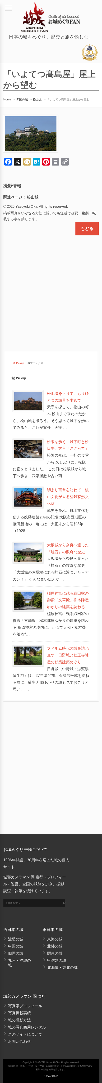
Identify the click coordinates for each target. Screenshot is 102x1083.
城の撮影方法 (19, 1020)
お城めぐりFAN (51, 1076)
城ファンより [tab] (35, 363)
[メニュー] (8, 8)
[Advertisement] (51, 289)
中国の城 (15, 946)
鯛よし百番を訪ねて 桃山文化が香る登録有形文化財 (68, 497)
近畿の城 (15, 939)
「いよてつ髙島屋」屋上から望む (68, 99)
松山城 (37, 99)
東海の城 (54, 939)
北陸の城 (54, 946)
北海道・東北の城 (62, 968)
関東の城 (54, 953)
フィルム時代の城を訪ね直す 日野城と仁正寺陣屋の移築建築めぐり (68, 655)
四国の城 (22, 99)
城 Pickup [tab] (18, 363)
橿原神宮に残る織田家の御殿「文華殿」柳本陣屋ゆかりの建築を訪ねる (68, 600)
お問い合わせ (19, 1041)
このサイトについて (25, 1034)
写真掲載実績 (19, 1013)
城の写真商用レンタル (27, 1027)
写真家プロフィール (25, 1006)
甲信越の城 (56, 960)
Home (7, 99)
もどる (87, 228)
